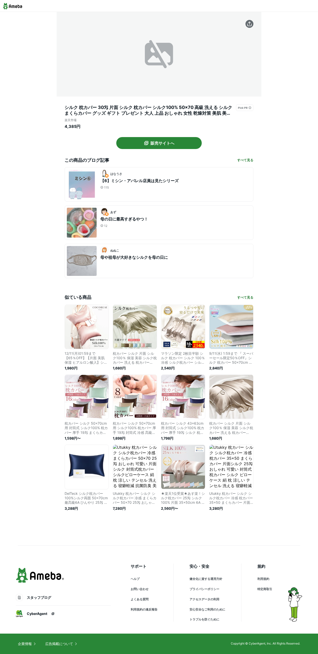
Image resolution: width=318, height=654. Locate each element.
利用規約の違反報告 (144, 609)
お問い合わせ (140, 589)
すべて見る (245, 160)
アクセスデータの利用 (204, 599)
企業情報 (25, 644)
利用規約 (263, 579)
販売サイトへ (162, 143)
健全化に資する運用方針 (206, 579)
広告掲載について (59, 644)
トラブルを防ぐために (204, 619)
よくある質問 (140, 599)
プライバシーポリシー (204, 589)
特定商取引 (264, 589)
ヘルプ (135, 579)
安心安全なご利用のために (207, 609)
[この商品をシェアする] (249, 24)
